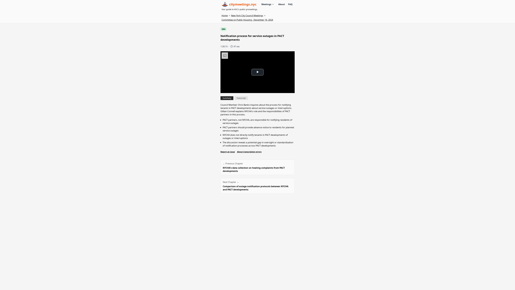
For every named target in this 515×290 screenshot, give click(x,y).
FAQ (290, 4)
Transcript (241, 98)
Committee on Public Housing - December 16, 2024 (247, 19)
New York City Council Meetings (247, 15)
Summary (227, 98)
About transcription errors (249, 152)
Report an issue (227, 152)
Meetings (266, 4)
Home (225, 15)
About (281, 4)
